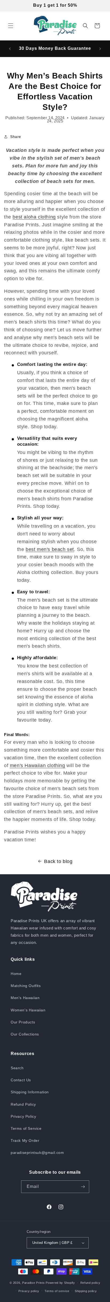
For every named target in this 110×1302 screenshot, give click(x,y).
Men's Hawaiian (25, 998)
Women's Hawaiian (28, 1010)
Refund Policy (23, 1104)
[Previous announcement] (10, 49)
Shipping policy (86, 1291)
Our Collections (25, 1034)
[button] (11, 26)
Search (17, 1068)
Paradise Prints (33, 1282)
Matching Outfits (26, 986)
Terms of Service (26, 1128)
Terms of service (57, 1291)
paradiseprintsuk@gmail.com (37, 1152)
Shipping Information (30, 1092)
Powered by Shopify (60, 1282)
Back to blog (58, 861)
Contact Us (21, 1080)
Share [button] (15, 136)
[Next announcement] (100, 49)
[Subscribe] (83, 1186)
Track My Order (25, 1140)
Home (16, 973)
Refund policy (90, 1282)
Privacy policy (28, 1291)
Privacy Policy (23, 1116)
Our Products (23, 1022)
